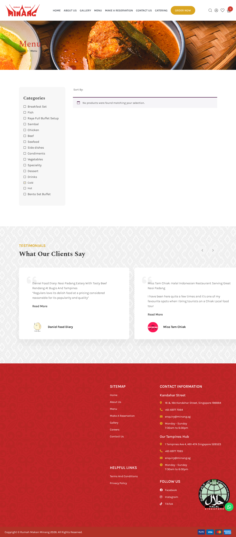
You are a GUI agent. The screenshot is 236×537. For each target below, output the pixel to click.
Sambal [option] (33, 124)
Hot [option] (30, 188)
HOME (57, 10)
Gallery (85, 10)
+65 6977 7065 (174, 451)
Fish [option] (31, 112)
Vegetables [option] (35, 159)
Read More (39, 306)
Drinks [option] (32, 177)
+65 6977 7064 (174, 409)
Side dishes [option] (36, 147)
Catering (161, 10)
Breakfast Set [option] (37, 106)
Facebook (171, 490)
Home (22, 50)
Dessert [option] (33, 171)
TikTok (169, 503)
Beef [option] (31, 136)
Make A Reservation (119, 10)
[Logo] (22, 10)
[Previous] (202, 250)
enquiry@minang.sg (178, 416)
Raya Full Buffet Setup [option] (43, 118)
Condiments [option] (36, 153)
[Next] (213, 250)
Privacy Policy (118, 483)
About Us (70, 10)
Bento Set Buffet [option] (39, 194)
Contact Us (144, 10)
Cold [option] (30, 182)
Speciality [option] (34, 165)
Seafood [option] (33, 141)
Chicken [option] (33, 130)
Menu (98, 10)
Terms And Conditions (124, 476)
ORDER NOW (183, 10)
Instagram (171, 497)
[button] (42, 176)
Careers (114, 429)
